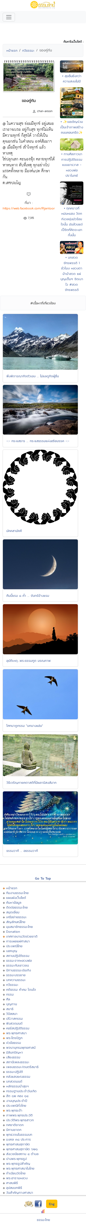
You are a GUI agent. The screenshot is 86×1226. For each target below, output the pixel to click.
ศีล (8, 999)
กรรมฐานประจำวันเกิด (21, 1091)
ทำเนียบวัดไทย (16, 1173)
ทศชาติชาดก (15, 1125)
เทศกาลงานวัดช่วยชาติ (21, 936)
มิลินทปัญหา (14, 1052)
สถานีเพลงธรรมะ (17, 1062)
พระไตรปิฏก (14, 1038)
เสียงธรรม (13, 1057)
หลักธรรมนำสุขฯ (17, 1086)
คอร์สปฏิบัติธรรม (17, 1028)
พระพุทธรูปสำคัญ (18, 1163)
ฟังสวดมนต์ (14, 1023)
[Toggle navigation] (9, 17)
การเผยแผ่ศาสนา (18, 941)
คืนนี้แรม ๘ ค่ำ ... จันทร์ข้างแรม (27, 595)
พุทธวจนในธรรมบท (19, 1134)
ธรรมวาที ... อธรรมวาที (22, 850)
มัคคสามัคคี (14, 530)
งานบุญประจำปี (16, 1100)
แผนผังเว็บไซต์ (16, 897)
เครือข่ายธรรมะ (16, 917)
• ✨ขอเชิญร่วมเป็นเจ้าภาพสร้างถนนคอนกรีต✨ (71, 127)
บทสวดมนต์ (14, 1081)
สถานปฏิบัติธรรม (17, 955)
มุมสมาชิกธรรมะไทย (19, 926)
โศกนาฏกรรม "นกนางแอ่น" (24, 725)
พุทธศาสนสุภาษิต (18, 1144)
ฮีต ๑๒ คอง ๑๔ (17, 1096)
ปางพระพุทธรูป (16, 1158)
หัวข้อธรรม (13, 1042)
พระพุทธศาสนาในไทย (20, 1168)
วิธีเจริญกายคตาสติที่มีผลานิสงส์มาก (31, 782)
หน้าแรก (11, 50)
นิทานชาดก (13, 1129)
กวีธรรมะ (28, 50)
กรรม (10, 994)
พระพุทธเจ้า (14, 1110)
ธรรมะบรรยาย (16, 975)
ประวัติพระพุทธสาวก (20, 1120)
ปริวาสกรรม (14, 1018)
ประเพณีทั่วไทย (16, 1105)
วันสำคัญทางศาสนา (19, 1192)
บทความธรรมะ (16, 980)
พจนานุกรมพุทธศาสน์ (21, 1047)
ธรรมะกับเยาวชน (17, 965)
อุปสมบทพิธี (14, 1187)
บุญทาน (11, 1004)
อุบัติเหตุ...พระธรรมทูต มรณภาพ (28, 660)
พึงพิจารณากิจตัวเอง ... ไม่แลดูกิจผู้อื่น (32, 376)
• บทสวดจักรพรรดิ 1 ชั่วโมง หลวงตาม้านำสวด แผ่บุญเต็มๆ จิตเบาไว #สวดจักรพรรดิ (71, 273)
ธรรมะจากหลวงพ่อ (19, 960)
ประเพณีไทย (14, 946)
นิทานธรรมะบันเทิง (18, 970)
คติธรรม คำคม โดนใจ (21, 989)
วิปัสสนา (11, 1013)
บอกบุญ (11, 951)
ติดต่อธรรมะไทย (17, 907)
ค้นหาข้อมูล (13, 902)
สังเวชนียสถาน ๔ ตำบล (22, 1154)
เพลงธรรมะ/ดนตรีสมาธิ (22, 1067)
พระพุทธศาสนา (16, 1033)
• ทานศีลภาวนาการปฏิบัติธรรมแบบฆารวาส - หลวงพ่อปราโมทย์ (71, 165)
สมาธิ (9, 1009)
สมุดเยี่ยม (12, 912)
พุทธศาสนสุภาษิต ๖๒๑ (22, 1149)
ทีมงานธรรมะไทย (17, 892)
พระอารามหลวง (17, 1178)
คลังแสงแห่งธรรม (18, 1076)
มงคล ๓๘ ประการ (18, 1139)
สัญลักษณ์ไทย (15, 922)
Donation (13, 931)
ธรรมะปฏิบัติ (14, 1071)
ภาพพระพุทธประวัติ (19, 1115)
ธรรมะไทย (43, 1219)
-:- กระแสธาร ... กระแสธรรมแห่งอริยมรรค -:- (37, 441)
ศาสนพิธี (12, 1183)
